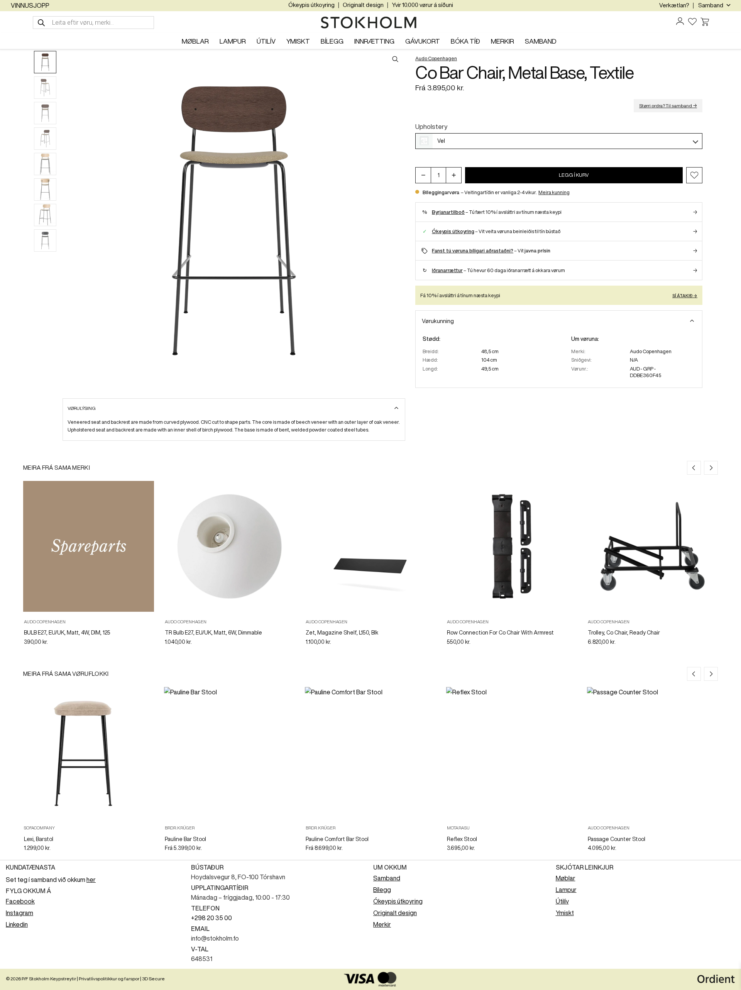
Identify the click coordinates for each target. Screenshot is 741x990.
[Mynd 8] (45, 240)
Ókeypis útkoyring (311, 5)
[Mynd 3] (45, 113)
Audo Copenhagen (436, 58)
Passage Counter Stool (616, 839)
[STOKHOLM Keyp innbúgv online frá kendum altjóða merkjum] (370, 22)
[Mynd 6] (45, 189)
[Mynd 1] (45, 62)
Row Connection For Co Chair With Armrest (500, 632)
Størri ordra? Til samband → (668, 105)
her (91, 880)
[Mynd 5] (45, 164)
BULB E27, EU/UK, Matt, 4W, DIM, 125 (67, 632)
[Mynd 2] (45, 87)
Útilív (562, 901)
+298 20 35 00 (211, 918)
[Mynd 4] (45, 138)
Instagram (19, 913)
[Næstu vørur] (711, 468)
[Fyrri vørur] (694, 468)
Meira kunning (554, 192)
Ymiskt (565, 913)
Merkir (382, 924)
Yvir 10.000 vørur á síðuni (422, 5)
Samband (386, 878)
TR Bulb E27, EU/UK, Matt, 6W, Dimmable (213, 632)
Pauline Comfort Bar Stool (337, 839)
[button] (694, 175)
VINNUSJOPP (30, 5)
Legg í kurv (574, 175)
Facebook (20, 901)
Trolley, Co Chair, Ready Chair (624, 632)
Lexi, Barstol (38, 839)
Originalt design (363, 5)
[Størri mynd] (234, 220)
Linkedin (17, 924)
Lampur (566, 890)
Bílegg (382, 890)
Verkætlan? (674, 5)
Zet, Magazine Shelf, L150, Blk (342, 632)
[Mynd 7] (45, 215)
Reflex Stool (462, 839)
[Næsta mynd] (398, 220)
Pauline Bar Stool (185, 839)
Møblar (565, 878)
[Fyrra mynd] (69, 220)
